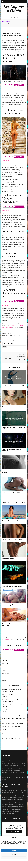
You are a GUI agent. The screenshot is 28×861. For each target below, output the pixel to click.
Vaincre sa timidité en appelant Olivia (12, 521)
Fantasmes (6, 667)
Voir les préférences (14, 858)
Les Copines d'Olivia (14, 8)
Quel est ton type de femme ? (10, 605)
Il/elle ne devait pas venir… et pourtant (13, 730)
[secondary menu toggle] (2, 1)
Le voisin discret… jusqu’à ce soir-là (12, 726)
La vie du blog (6, 673)
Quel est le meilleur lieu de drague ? (12, 586)
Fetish (4, 670)
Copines (5, 660)
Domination (6, 664)
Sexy (4, 680)
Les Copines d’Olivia (20, 329)
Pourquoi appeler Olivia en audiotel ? (12, 539)
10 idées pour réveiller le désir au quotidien (14, 723)
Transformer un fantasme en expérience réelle (13, 385)
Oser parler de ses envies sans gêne (12, 715)
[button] (26, 837)
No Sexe (5, 677)
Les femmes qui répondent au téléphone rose (13, 493)
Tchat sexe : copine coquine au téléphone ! (12, 406)
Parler (4, 346)
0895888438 (5, 89)
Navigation (14, 17)
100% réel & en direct (14, 831)
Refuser (14, 854)
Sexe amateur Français (8, 558)
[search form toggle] (24, 2)
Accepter (14, 850)
